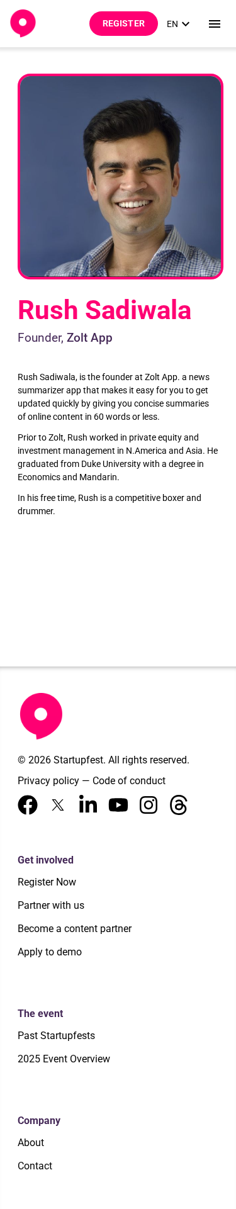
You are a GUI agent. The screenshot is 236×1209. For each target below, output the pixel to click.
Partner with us (51, 905)
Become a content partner (75, 929)
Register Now (47, 882)
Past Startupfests (56, 1036)
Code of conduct (129, 781)
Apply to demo (50, 952)
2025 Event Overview (64, 1059)
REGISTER (124, 23)
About (31, 1143)
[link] (180, 23)
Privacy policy (48, 781)
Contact (35, 1166)
